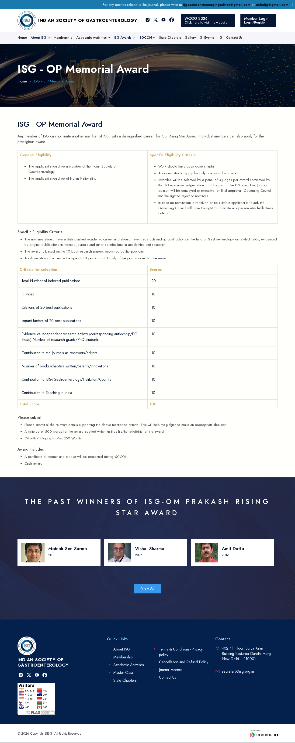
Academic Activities (91, 37)
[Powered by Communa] (264, 733)
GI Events (207, 37)
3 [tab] (146, 574)
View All (147, 588)
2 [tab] (137, 574)
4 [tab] (154, 574)
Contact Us (234, 37)
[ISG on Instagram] (147, 20)
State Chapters (170, 37)
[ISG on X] (155, 20)
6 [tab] (171, 574)
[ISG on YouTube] (163, 20)
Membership (63, 37)
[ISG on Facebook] (171, 20)
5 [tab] (163, 574)
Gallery (190, 37)
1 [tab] (128, 574)
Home (22, 37)
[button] (40, 38)
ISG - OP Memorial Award (54, 81)
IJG (220, 37)
